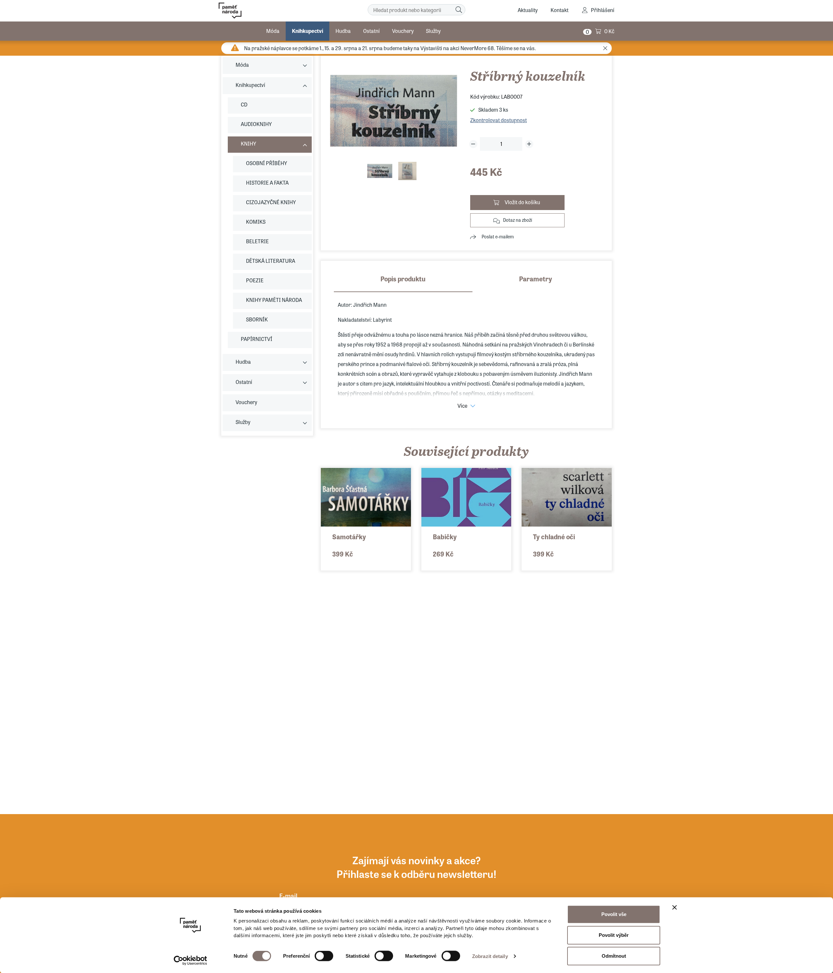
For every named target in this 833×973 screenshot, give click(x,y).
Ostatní (371, 31)
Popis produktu (403, 278)
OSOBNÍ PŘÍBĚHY (266, 163)
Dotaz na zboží (517, 220)
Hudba (343, 31)
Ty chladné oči (554, 536)
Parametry (535, 278)
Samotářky (349, 536)
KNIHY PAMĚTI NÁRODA (274, 299)
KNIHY (248, 143)
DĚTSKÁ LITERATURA (270, 260)
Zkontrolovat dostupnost (498, 120)
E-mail (288, 895)
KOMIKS (256, 221)
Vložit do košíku (522, 202)
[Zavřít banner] (674, 907)
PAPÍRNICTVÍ (256, 339)
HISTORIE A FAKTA (267, 182)
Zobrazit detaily (490, 956)
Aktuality (528, 10)
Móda (273, 31)
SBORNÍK (257, 319)
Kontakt (559, 10)
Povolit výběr (614, 935)
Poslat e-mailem (498, 236)
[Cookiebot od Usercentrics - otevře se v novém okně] (190, 960)
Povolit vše (613, 914)
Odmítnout (614, 956)
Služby (433, 31)
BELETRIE (257, 241)
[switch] (324, 956)
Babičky (445, 536)
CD (244, 104)
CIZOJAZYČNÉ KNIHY (271, 202)
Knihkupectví (307, 31)
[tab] (403, 283)
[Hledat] (458, 9)
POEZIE (255, 280)
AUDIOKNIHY (256, 124)
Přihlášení (602, 10)
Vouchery (403, 31)
